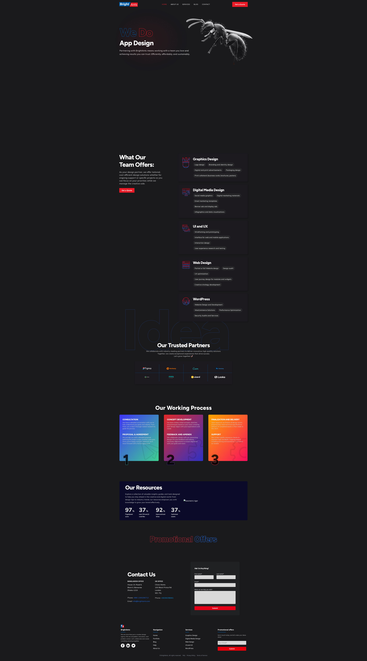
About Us (175, 4)
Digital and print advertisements (208, 170)
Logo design (199, 165)
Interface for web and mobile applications (212, 237)
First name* (198, 574)
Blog (196, 4)
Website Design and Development (208, 305)
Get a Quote (240, 4)
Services (186, 4)
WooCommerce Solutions (205, 310)
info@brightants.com (141, 601)
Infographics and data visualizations (209, 212)
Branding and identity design (221, 165)
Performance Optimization (230, 310)
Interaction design (202, 243)
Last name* (220, 574)
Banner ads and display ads (206, 206)
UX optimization (201, 274)
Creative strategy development (207, 285)
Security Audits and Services (206, 315)
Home (164, 4)
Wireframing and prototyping (207, 232)
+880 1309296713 (141, 598)
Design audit (228, 268)
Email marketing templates (206, 201)
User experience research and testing (210, 248)
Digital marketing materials (228, 195)
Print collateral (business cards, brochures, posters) (215, 175)
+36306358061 (167, 598)
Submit (215, 608)
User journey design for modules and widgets (213, 279)
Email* (196, 582)
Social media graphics (204, 195)
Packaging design (233, 170)
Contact (206, 4)
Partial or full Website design (207, 268)
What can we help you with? (203, 589)
